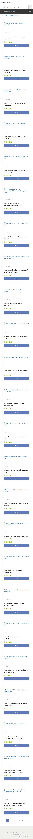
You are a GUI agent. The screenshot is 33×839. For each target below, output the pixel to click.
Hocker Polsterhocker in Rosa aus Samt (16, 370)
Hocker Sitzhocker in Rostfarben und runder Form (15, 104)
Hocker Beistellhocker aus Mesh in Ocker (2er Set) (15, 171)
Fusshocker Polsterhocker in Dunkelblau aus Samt (16, 505)
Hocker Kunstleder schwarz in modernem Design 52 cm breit (13, 771)
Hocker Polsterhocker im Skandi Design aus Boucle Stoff (16, 671)
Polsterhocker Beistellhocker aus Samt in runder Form (16, 404)
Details (17, 45)
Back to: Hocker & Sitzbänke (12, 15)
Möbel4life (7, 299)
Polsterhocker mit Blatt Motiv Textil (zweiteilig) (15, 71)
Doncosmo (7, 32)
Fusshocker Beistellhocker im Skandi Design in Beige (15, 705)
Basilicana (7, 99)
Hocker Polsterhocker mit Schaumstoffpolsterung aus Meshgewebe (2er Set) (12, 204)
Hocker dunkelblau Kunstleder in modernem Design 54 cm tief (14, 804)
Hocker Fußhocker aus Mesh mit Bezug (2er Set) (16, 238)
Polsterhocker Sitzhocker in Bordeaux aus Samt (15, 338)
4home (6, 666)
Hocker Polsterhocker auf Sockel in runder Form (15, 138)
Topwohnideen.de (8, 11)
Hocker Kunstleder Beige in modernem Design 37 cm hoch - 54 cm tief (16, 738)
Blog (15, 836)
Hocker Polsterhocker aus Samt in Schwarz (14, 305)
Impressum (20, 836)
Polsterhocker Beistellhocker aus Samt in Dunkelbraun (16, 604)
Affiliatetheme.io (16, 834)
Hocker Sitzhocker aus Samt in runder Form (16, 438)
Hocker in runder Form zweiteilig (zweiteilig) (14, 38)
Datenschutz (27, 836)
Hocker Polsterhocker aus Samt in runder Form (14, 571)
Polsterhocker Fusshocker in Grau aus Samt (16, 471)
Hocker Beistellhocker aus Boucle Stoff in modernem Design (16, 271)
